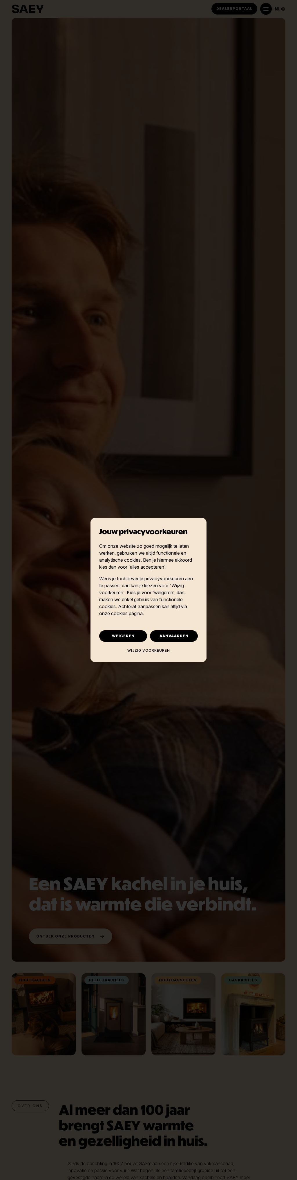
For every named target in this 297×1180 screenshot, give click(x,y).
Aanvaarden (174, 636)
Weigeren (123, 636)
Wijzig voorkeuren (148, 650)
